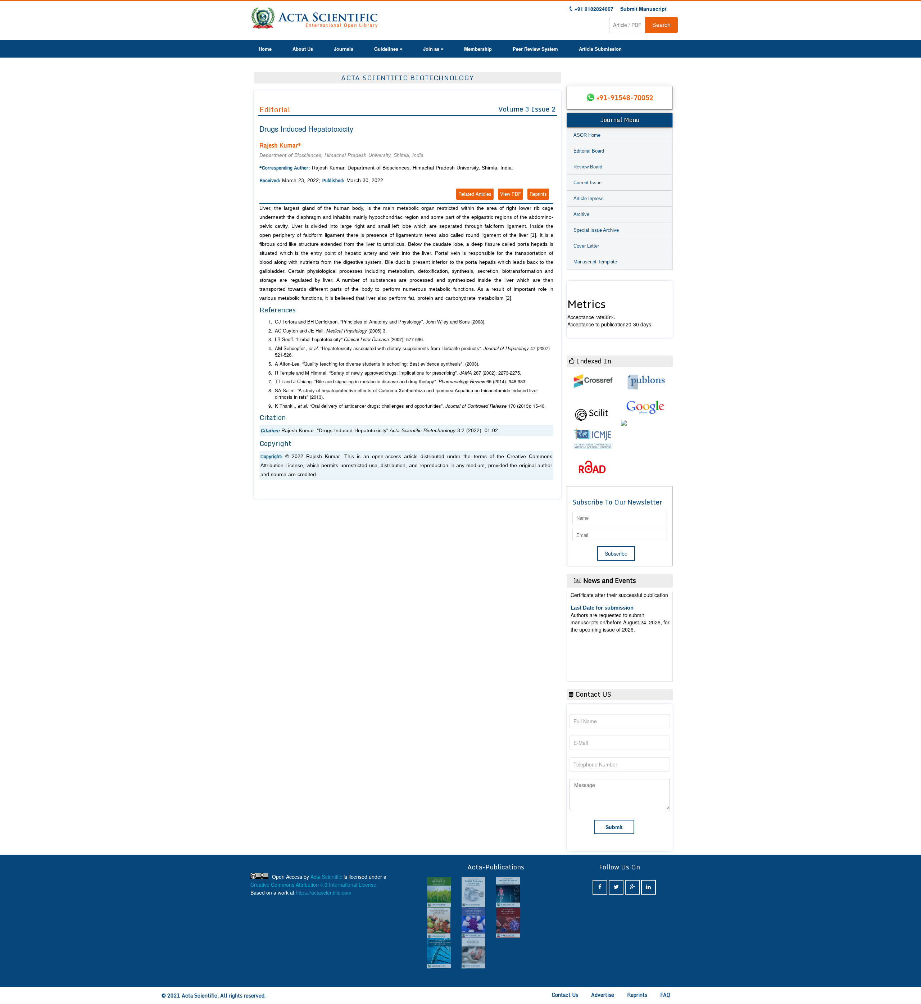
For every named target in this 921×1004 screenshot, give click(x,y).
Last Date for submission (602, 659)
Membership (478, 48)
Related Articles (474, 193)
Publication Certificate (598, 632)
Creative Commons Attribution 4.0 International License (313, 884)
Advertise (602, 995)
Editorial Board (588, 151)
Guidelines (386, 48)
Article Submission (600, 48)
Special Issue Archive (596, 230)
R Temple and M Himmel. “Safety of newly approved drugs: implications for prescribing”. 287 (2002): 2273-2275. (398, 373)
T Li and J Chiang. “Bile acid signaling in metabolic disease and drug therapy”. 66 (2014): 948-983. (401, 381)
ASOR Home (586, 135)
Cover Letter (586, 246)
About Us (302, 48)
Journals (343, 48)
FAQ (665, 995)
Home (265, 48)
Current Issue (587, 182)
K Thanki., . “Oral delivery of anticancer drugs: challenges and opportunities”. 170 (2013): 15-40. (410, 406)
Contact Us (565, 995)
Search (661, 25)
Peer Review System (535, 48)
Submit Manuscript (643, 8)
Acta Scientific (326, 876)
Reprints (538, 193)
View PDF (510, 193)
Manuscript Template (595, 261)
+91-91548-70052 (624, 97)
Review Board (587, 166)
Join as (431, 48)
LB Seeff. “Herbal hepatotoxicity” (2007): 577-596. (349, 339)
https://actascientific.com (323, 892)
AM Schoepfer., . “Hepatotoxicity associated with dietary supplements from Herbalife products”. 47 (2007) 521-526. (412, 351)
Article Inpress (588, 198)
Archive (581, 214)
